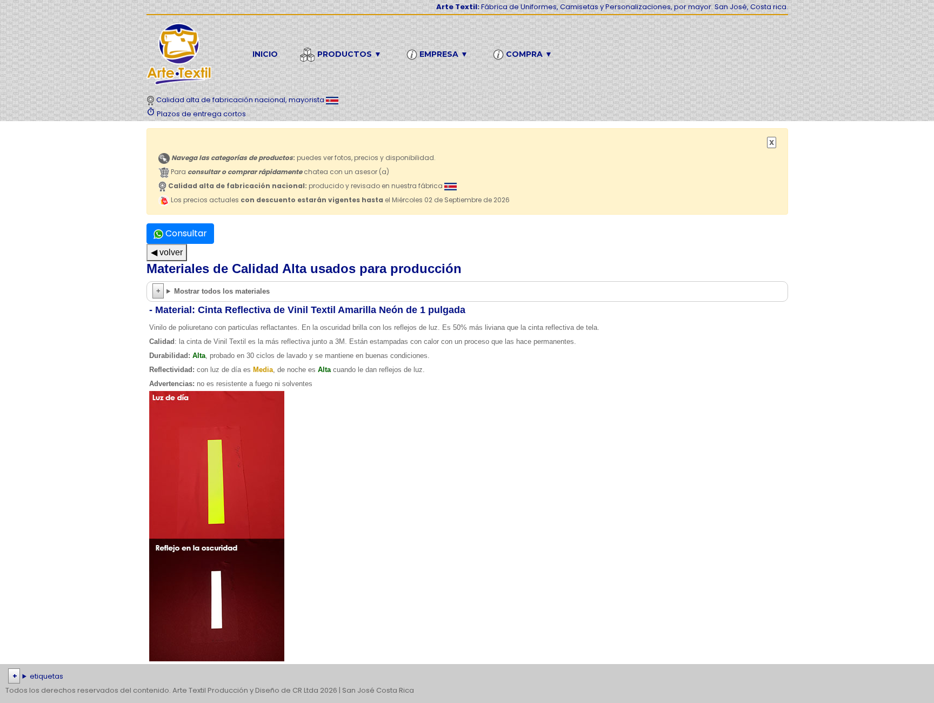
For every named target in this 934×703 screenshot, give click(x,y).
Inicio (265, 54)
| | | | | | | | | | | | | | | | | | (465, 677)
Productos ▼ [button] (348, 54)
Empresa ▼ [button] (442, 54)
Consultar (185, 233)
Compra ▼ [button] (528, 54)
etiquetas (46, 676)
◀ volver (167, 252)
